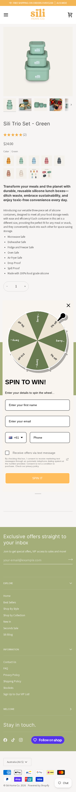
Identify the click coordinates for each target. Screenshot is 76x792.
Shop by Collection (14, 615)
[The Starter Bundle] (46, 174)
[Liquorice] (60, 161)
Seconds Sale (10, 628)
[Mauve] (47, 161)
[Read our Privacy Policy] (67, 459)
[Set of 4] (35, 174)
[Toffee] (9, 174)
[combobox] (16, 437)
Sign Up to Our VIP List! (16, 694)
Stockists (8, 688)
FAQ (5, 668)
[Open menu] (9, 15)
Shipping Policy (12, 681)
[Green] (22, 161)
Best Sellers (9, 602)
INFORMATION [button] (11, 649)
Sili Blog (8, 634)
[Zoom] (11, 88)
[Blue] (35, 161)
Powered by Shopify (38, 785)
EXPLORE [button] (8, 583)
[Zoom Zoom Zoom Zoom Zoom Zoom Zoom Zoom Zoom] (38, 61)
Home (6, 596)
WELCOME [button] (8, 709)
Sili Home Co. (13, 785)
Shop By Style (11, 609)
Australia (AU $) (15, 761)
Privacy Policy (11, 675)
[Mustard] (9, 161)
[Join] (69, 559)
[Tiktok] (13, 740)
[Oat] (22, 174)
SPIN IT (37, 478)
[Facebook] (5, 740)
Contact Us (9, 662)
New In (7, 621)
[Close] (68, 305)
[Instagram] (21, 740)
